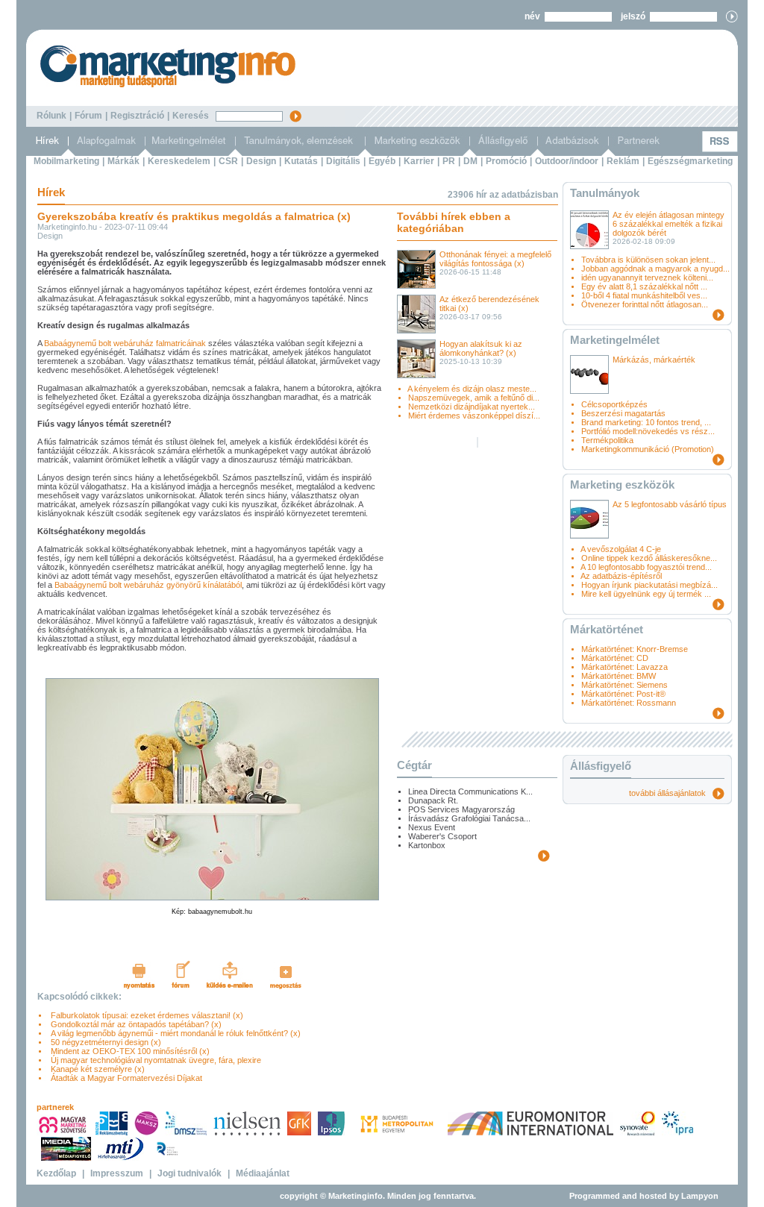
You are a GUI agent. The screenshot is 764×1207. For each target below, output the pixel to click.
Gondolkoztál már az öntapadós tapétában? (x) (134, 1024)
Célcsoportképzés (614, 404)
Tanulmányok (604, 192)
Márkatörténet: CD (614, 657)
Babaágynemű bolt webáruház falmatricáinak (125, 343)
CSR (228, 161)
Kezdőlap (56, 1173)
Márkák (123, 161)
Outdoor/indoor (566, 161)
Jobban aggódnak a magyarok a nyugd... (655, 268)
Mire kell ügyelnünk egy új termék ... (646, 593)
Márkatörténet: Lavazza (624, 666)
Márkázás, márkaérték (654, 359)
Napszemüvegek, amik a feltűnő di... (473, 397)
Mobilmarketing (66, 161)
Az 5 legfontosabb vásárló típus (670, 504)
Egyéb (382, 161)
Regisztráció (137, 115)
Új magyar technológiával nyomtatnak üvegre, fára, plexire (153, 1060)
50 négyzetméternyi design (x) (103, 1042)
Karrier (419, 161)
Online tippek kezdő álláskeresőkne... (649, 558)
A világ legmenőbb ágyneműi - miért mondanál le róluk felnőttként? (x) (173, 1033)
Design (261, 161)
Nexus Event (431, 827)
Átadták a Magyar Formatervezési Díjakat (124, 1077)
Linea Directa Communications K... (470, 791)
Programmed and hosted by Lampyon (643, 1195)
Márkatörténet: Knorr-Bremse (634, 649)
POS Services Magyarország (461, 809)
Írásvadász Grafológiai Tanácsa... (469, 818)
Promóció (506, 161)
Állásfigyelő (600, 765)
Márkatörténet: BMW (618, 675)
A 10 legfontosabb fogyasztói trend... (646, 566)
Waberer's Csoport (442, 836)
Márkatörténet (606, 629)
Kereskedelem (179, 161)
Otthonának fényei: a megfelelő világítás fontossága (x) (495, 259)
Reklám (623, 161)
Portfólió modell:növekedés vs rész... (648, 431)
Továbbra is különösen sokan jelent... (648, 259)
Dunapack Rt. (433, 800)
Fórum (88, 115)
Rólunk (51, 115)
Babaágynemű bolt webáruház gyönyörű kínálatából (148, 584)
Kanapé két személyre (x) (95, 1069)
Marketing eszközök (622, 484)
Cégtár (414, 765)
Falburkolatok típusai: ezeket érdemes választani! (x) (144, 1015)
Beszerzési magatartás (623, 413)
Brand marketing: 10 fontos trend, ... (646, 422)
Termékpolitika (607, 440)
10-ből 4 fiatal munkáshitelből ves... (644, 295)
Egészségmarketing (690, 161)
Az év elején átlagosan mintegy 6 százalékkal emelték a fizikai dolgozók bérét (668, 223)
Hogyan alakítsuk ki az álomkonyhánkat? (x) (480, 348)
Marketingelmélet (615, 339)
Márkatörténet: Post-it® (623, 693)
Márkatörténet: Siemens (624, 684)
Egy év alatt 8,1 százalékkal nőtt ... (644, 286)
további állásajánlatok (671, 793)
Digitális (343, 161)
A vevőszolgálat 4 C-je (620, 549)
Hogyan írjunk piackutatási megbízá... (649, 584)
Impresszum (116, 1173)
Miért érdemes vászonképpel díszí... (474, 415)
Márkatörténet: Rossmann (628, 702)
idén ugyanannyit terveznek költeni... (647, 277)
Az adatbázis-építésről (621, 575)
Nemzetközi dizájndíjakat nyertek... (471, 406)
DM (470, 161)
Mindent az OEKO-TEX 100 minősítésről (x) (128, 1051)
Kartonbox (426, 845)
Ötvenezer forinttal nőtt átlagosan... (644, 304)
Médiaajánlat (262, 1173)
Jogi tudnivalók (189, 1173)
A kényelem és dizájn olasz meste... (471, 388)
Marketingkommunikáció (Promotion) (647, 449)
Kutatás (301, 161)
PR (448, 161)
